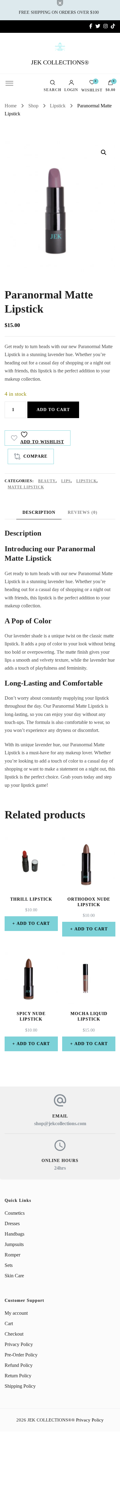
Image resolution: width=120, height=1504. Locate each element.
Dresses (12, 1223)
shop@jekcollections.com (60, 1123)
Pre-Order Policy (21, 1354)
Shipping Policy (20, 1386)
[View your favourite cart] (92, 84)
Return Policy (18, 1375)
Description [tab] (38, 512)
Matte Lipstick (26, 487)
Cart (9, 1323)
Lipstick (86, 481)
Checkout (14, 1334)
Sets (9, 1265)
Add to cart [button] (33, 923)
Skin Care (14, 1275)
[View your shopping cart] (110, 84)
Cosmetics (15, 1213)
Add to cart (53, 409)
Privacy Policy (19, 1344)
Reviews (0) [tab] (83, 512)
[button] (103, 152)
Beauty (47, 481)
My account (16, 1313)
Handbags (14, 1234)
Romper (12, 1254)
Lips (66, 481)
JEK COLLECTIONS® (60, 62)
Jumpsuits (14, 1244)
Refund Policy (19, 1365)
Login (71, 90)
